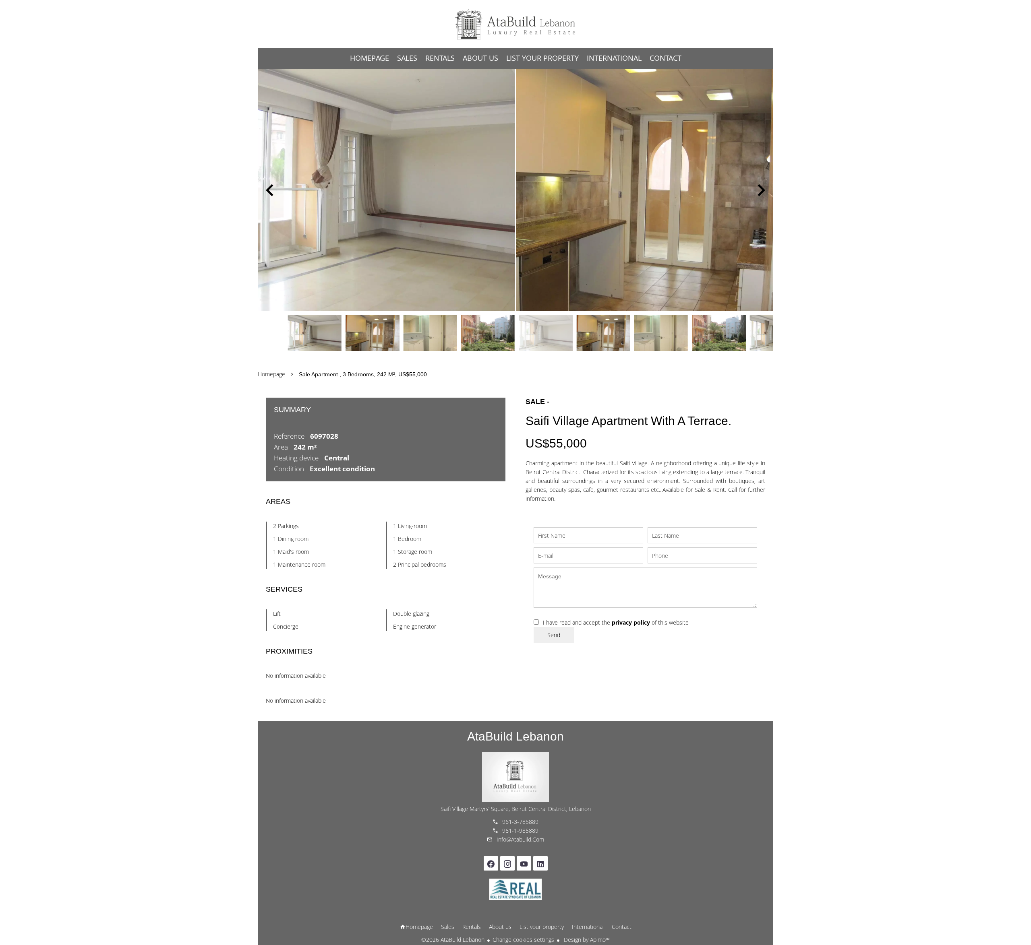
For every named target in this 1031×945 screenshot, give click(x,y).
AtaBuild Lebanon (515, 736)
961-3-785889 (520, 821)
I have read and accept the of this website (616, 622)
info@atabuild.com (520, 839)
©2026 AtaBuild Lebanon (452, 939)
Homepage (515, 24)
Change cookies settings (523, 939)
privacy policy (631, 622)
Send (553, 635)
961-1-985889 (520, 830)
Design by (586, 939)
